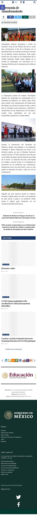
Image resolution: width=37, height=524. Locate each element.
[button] (2, 360)
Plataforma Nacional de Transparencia (11, 437)
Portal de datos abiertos (7, 461)
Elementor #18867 (8, 268)
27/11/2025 (5, 343)
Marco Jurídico (5, 435)
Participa (3, 430)
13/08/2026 (5, 271)
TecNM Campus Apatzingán (13, 349)
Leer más (9, 458)
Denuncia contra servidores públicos (11, 485)
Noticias (6, 264)
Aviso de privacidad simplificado (10, 468)
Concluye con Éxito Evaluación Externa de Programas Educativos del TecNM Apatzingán (18, 339)
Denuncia (3, 441)
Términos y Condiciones (7, 470)
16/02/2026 (5, 308)
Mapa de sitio (4, 474)
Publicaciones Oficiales (7, 432)
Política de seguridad (6, 472)
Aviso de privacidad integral (8, 465)
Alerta (2, 439)
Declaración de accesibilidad (8, 463)
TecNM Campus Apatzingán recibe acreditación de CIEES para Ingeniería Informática (15, 303)
